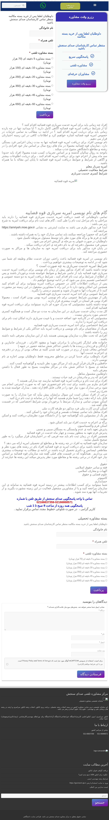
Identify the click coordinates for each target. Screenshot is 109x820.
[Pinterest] (58, 813)
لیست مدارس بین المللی (99, 787)
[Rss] (65, 813)
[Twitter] (60, 813)
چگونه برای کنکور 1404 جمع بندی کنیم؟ (93, 775)
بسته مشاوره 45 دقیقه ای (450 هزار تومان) (30, 96)
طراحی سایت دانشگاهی (32, 817)
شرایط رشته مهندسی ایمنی (97, 779)
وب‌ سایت (100, 651)
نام (102, 634)
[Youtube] (53, 813)
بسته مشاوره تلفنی (41, 52)
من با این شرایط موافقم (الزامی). (90, 664)
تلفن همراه (46, 40)
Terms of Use (42, 661)
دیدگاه (101, 610)
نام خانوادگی (46, 27)
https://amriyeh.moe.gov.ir (18, 227)
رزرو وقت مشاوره (81, 83)
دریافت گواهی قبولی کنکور (98, 771)
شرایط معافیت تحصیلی (92, 170)
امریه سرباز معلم (96, 166)
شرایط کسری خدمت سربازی (89, 173)
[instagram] (48, 813)
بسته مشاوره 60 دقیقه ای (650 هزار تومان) (30, 106)
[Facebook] (63, 813)
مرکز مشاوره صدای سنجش (59, 817)
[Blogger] (50, 813)
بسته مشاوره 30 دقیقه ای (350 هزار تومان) (30, 87)
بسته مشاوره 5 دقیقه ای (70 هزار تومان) (31, 60)
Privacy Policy (27, 661)
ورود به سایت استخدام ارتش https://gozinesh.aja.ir (89, 783)
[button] (95, 5)
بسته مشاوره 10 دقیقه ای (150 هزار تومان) (30, 69)
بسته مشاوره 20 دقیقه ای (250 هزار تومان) (30, 78)
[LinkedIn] (55, 813)
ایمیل (101, 642)
